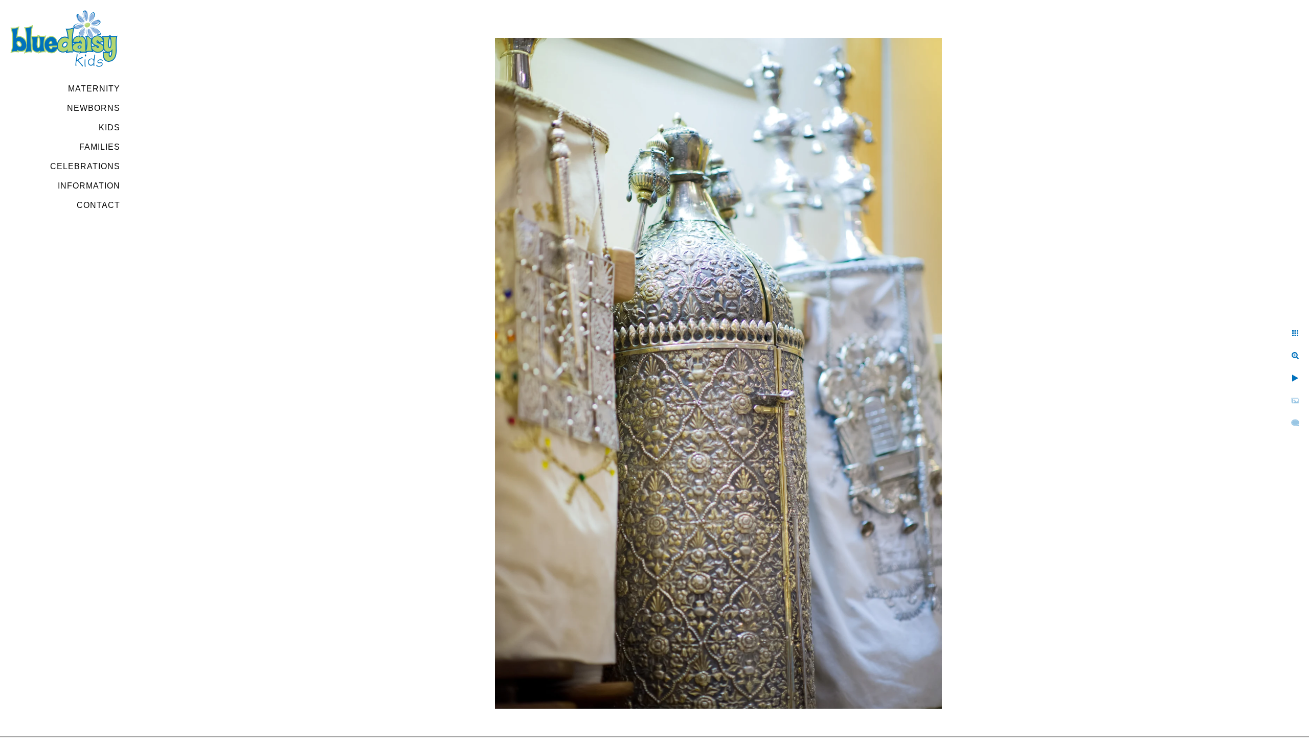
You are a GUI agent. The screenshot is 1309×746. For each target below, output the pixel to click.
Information (89, 185)
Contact (98, 205)
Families (99, 147)
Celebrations (85, 166)
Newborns (93, 108)
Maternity (94, 88)
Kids (109, 127)
